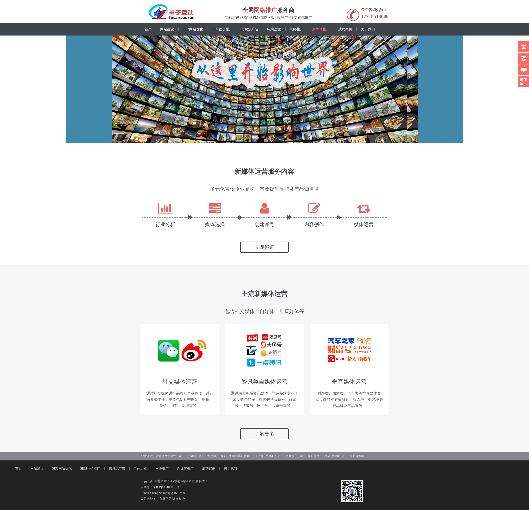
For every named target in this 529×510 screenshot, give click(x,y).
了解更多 (264, 433)
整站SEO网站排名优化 (235, 456)
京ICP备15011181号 (166, 487)
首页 (148, 29)
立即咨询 (264, 247)
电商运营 (274, 29)
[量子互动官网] (171, 11)
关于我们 (368, 29)
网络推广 (265, 9)
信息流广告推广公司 (268, 456)
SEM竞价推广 (222, 29)
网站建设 (167, 29)
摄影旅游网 (357, 456)
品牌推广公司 (294, 456)
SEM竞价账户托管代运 (201, 456)
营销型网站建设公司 (169, 456)
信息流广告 (250, 29)
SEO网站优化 (193, 29)
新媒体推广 (321, 29)
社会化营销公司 (334, 456)
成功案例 (345, 29)
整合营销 (313, 456)
